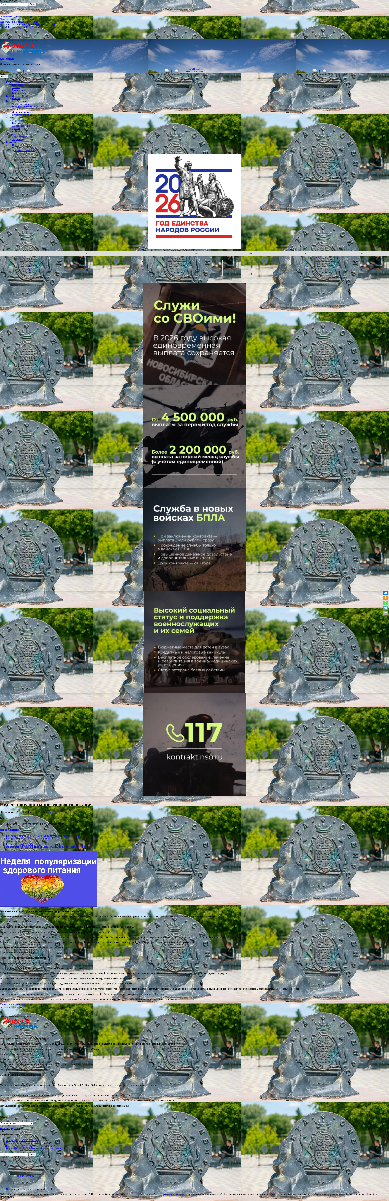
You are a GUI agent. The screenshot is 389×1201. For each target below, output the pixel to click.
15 (307, 265)
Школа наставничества (18, 82)
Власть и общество (16, 101)
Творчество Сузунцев (23, 136)
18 (87, 270)
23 (362, 270)
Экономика (12, 109)
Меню (4, 77)
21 (250, 270)
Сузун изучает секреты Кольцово (17, 19)
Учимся (16, 87)
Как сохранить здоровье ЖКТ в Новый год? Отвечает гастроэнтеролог (43, 836)
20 (196, 270)
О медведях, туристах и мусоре (16, 16)
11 (87, 265)
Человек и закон (20, 104)
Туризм (16, 128)
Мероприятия (19, 90)
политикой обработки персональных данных (160, 1194)
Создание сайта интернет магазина (24, 1189)
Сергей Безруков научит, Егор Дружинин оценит (25, 27)
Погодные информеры (194, 72)
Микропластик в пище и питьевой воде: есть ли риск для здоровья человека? (46, 847)
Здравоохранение (21, 125)
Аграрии (16, 139)
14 (250, 265)
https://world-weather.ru (194, 69)
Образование (19, 120)
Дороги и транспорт (22, 112)
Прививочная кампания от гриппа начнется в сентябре (28, 24)
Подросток (17, 84)
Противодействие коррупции (27, 106)
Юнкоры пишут (20, 93)
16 (362, 265)
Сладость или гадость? (18, 841)
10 (30, 265)
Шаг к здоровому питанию (20, 844)
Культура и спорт (21, 123)
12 (142, 265)
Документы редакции (23, 150)
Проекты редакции (22, 145)
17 (30, 270)
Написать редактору (22, 147)
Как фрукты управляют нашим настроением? (29, 838)
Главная (10, 95)
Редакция (11, 142)
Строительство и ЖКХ (24, 115)
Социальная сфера (15, 117)
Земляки (10, 134)
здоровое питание (9, 829)
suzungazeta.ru (7, 58)
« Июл (193, 281)
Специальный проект (17, 131)
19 (142, 270)
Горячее (16, 98)
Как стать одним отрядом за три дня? (19, 22)
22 (307, 270)
